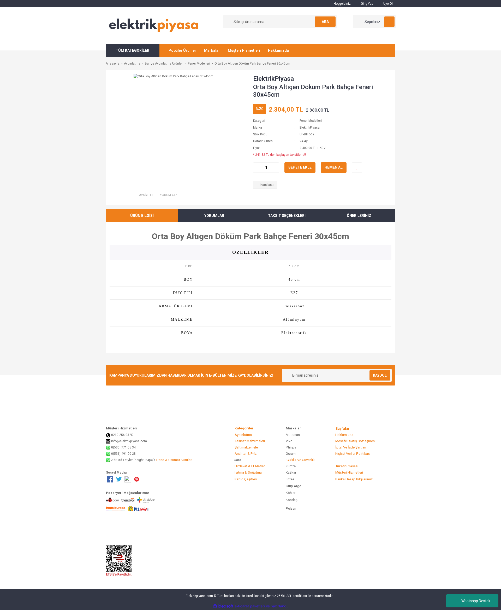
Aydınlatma (243, 435)
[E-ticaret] (250, 606)
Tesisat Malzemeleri (249, 441)
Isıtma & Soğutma (248, 472)
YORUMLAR (214, 216)
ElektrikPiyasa (273, 78)
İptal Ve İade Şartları (350, 447)
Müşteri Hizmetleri (244, 50)
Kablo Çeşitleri (245, 479)
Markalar (212, 50)
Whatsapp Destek (475, 601)
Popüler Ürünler (182, 50)
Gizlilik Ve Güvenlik (300, 460)
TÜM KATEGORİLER (132, 50)
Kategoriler (252, 428)
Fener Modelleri (311, 121)
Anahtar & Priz (245, 454)
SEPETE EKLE (300, 167)
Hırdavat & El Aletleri (249, 466)
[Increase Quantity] (275, 167)
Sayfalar (343, 428)
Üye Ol (388, 3)
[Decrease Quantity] (257, 167)
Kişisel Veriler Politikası (353, 454)
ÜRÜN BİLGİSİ (142, 216)
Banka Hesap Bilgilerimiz (354, 479)
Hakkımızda (278, 50)
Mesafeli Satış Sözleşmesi (355, 441)
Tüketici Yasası (346, 466)
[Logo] (153, 25)
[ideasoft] (223, 606)
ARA (325, 22)
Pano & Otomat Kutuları (174, 460)
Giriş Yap (366, 3)
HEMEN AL (334, 167)
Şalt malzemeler (246, 447)
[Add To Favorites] (357, 167)
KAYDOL (380, 375)
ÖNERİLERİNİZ (359, 216)
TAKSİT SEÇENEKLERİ (287, 216)
